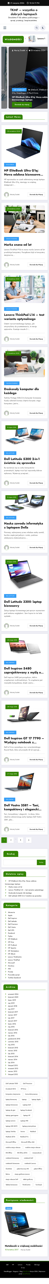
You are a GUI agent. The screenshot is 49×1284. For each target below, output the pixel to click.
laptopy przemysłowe (29, 1126)
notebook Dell (28, 1158)
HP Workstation (13, 951)
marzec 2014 (12, 1059)
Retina (8, 1174)
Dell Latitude (10, 453)
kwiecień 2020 (13, 997)
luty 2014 (11, 1062)
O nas (23, 1259)
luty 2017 (11, 1018)
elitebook (27, 89)
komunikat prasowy (31, 1094)
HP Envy (11, 942)
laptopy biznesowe (12, 1105)
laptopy (24, 1099)
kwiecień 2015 (13, 1047)
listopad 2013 (13, 1065)
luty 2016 (11, 1035)
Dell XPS (11, 930)
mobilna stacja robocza (13, 1147)
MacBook (33, 1131)
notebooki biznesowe (12, 1163)
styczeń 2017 (12, 1021)
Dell (7, 1256)
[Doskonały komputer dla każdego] (24, 363)
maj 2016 (11, 1027)
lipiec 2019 (12, 1000)
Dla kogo (37, 1256)
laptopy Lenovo (10, 1121)
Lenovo (20, 1256)
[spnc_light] (43, 28)
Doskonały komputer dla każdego (21, 391)
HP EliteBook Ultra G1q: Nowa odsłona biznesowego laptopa (23, 98)
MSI (9, 969)
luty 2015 (11, 1053)
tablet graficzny (28, 1179)
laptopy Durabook (26, 1110)
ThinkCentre (26, 1185)
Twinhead (39, 1185)
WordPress (26, 1263)
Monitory (11, 966)
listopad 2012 (13, 1074)
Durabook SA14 (11, 1089)
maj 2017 (11, 1009)
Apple (10, 915)
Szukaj (11, 853)
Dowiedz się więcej (14, 104)
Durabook (11, 933)
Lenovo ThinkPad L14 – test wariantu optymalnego (24, 317)
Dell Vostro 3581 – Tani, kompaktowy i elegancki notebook (21, 807)
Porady (10, 972)
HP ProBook (12, 945)
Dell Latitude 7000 (12, 1083)
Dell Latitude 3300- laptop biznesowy (23, 604)
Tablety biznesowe (11, 1185)
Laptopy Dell (27, 1105)
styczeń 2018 (12, 1006)
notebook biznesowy (12, 1158)
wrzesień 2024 (13, 994)
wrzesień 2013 (13, 1068)
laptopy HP (26, 1115)
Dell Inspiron (10, 662)
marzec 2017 (12, 1015)
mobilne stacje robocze (32, 1147)
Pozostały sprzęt (13, 975)
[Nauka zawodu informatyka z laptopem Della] (24, 502)
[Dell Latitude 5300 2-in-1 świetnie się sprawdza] (24, 435)
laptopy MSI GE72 (11, 1126)
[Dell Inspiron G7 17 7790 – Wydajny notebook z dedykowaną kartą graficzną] (24, 714)
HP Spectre (12, 948)
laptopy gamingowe (12, 1115)
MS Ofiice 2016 (22, 1153)
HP (13, 1256)
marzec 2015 (12, 1050)
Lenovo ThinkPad (11, 239)
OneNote (9, 1169)
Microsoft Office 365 (27, 1142)
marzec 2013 (12, 1071)
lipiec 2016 (12, 1024)
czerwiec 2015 (13, 1041)
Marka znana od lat (17, 245)
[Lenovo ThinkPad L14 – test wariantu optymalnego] (24, 289)
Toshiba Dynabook (12, 383)
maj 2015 (11, 1044)
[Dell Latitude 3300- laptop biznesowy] (24, 574)
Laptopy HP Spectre (16, 1237)
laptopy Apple (36, 1099)
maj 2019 (11, 1003)
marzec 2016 (12, 1033)
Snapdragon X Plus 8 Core (20, 93)
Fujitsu (10, 936)
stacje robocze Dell (12, 1179)
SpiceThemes (26, 1265)
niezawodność (37, 1153)
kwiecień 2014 (13, 1056)
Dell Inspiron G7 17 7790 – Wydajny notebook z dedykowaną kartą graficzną (24, 740)
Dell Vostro (9, 799)
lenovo (23, 1131)
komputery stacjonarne (13, 1094)
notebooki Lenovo (30, 1163)
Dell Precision (13, 924)
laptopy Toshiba (11, 1131)
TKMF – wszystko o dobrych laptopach (23, 12)
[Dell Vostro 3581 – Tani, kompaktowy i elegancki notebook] (24, 781)
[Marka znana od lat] (24, 219)
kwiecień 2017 (13, 1012)
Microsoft (11, 963)
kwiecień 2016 (13, 1030)
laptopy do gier (10, 1110)
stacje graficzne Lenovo (22, 1174)
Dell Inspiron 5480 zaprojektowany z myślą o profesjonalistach (22, 670)
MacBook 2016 (10, 1137)
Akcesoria (11, 912)
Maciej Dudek (12, 50)
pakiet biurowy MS (23, 1169)
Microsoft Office (11, 1142)
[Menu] (5, 28)
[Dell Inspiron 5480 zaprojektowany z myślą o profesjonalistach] (24, 646)
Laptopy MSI (24, 1121)
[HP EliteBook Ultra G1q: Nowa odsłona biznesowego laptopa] (24, 78)
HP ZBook (11, 954)
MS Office (9, 1153)
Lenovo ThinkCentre (15, 957)
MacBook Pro (24, 1137)
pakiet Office (38, 1169)
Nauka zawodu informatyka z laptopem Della (23, 525)
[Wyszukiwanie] (36, 28)
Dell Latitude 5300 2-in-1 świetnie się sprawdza (22, 461)
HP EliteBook (12, 89)
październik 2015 (14, 1039)
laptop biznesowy (11, 1099)
